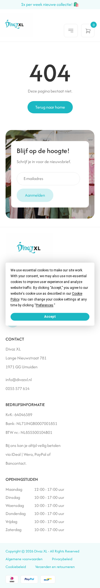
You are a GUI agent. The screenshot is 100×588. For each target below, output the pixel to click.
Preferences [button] (44, 305)
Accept (50, 317)
